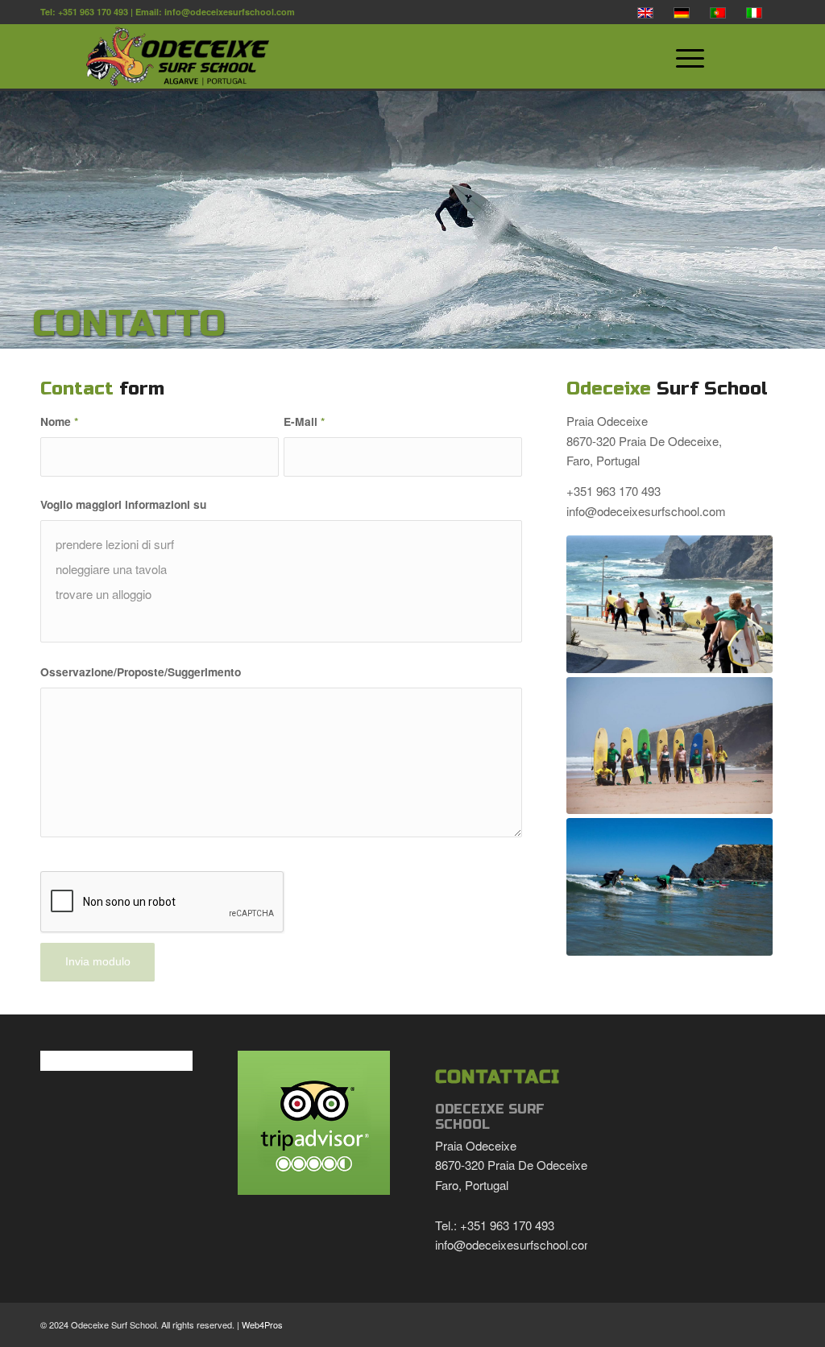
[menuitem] (722, 56)
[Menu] (682, 56)
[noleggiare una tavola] (281, 568)
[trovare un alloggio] (281, 593)
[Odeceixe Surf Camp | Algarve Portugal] (669, 604)
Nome (59, 421)
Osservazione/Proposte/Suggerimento (140, 671)
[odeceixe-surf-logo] (363, 56)
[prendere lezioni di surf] (281, 543)
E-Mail (304, 421)
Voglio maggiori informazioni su (123, 504)
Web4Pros (262, 1324)
